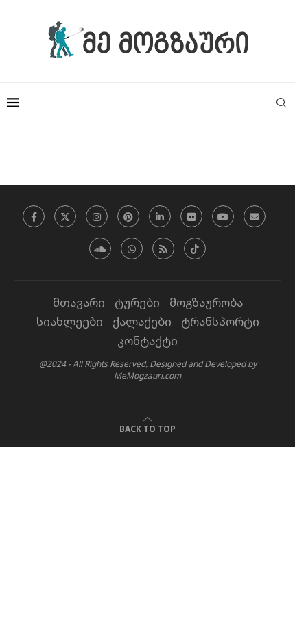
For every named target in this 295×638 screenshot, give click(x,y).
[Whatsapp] (132, 248)
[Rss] (163, 248)
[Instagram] (97, 216)
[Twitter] (65, 216)
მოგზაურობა (206, 302)
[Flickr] (191, 216)
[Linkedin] (160, 216)
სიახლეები (69, 321)
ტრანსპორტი (220, 321)
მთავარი (79, 302)
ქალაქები (142, 321)
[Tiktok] (195, 248)
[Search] (281, 103)
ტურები (137, 302)
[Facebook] (34, 216)
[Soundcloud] (100, 248)
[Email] (255, 216)
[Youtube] (223, 216)
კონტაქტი (147, 340)
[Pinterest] (128, 216)
